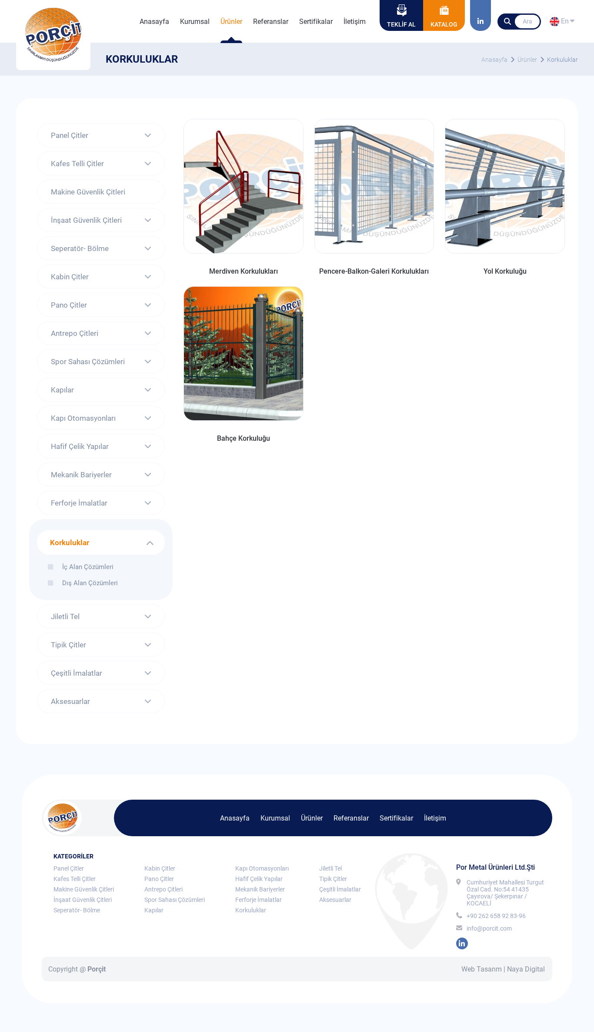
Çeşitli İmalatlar (76, 673)
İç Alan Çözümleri (87, 566)
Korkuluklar (562, 59)
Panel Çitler (69, 135)
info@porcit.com (489, 928)
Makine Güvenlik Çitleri (88, 192)
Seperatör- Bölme (80, 248)
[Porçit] (53, 35)
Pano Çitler (69, 305)
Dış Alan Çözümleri (90, 582)
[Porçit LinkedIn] (480, 15)
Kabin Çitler (70, 276)
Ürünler (231, 21)
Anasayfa (154, 21)
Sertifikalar (316, 21)
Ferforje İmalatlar (79, 503)
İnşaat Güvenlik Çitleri (86, 220)
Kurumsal (195, 21)
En (564, 22)
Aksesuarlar (70, 701)
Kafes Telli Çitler (77, 163)
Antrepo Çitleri (74, 333)
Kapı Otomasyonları (83, 418)
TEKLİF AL (401, 24)
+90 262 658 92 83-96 (496, 915)
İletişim (355, 21)
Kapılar (62, 389)
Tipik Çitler (68, 644)
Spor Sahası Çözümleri (88, 361)
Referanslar (270, 21)
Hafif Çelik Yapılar (80, 446)
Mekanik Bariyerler (81, 474)
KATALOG (443, 24)
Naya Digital (526, 969)
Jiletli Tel (65, 616)
